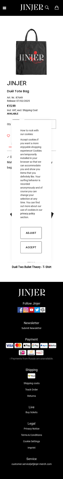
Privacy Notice (31, 428)
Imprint (32, 447)
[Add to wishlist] (10, 136)
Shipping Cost (30, 110)
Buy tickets (31, 412)
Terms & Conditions (31, 435)
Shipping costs (32, 383)
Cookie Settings (31, 441)
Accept (31, 247)
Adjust (31, 232)
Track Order (31, 389)
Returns (31, 396)
